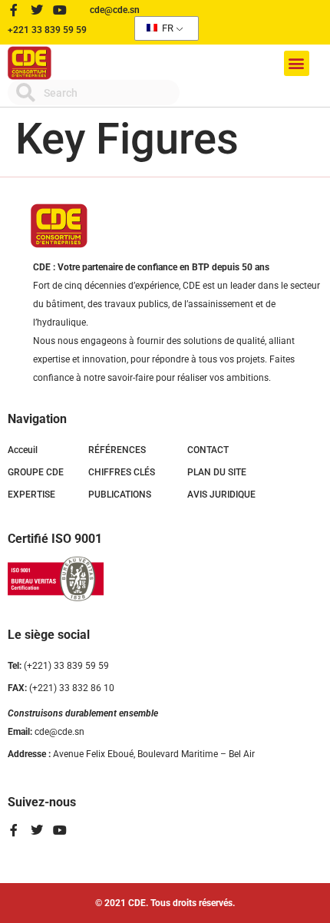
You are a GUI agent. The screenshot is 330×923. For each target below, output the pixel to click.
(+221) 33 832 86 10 (61, 688)
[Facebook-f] (14, 10)
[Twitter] (37, 10)
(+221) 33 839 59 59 (58, 665)
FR (166, 28)
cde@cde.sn (46, 731)
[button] (296, 63)
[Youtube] (60, 10)
